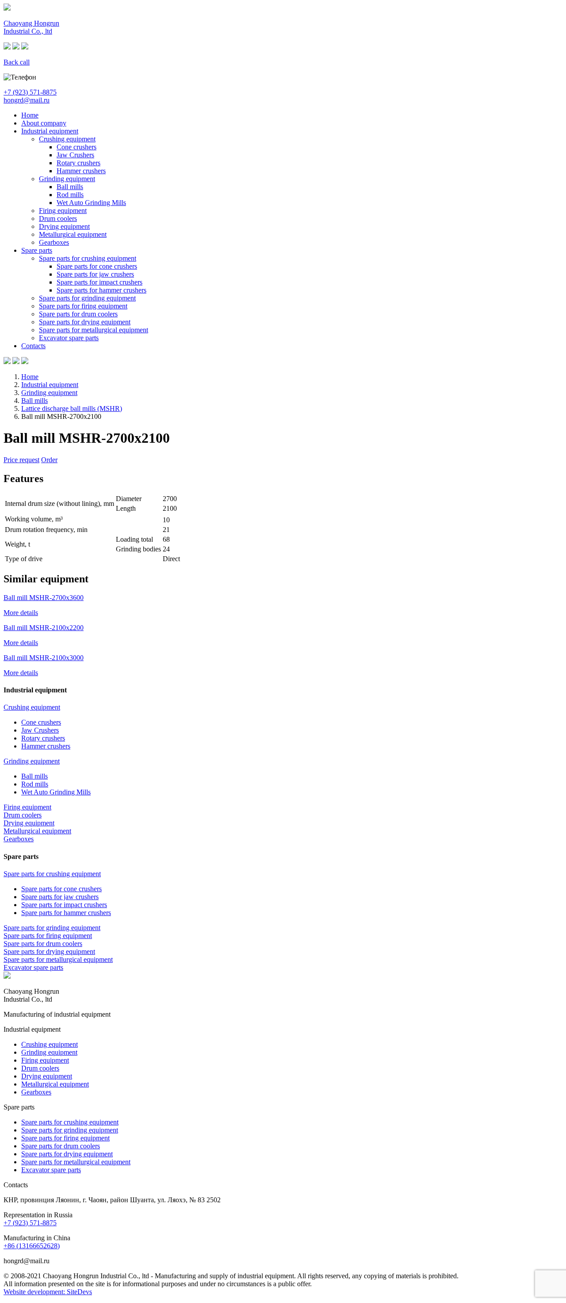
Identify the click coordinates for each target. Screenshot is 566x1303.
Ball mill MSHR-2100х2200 (44, 627)
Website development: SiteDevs (48, 1291)
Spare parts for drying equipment (84, 322)
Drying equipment (64, 226)
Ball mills (70, 186)
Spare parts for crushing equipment (87, 258)
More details (21, 612)
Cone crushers (76, 147)
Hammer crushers (81, 171)
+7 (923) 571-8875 (30, 92)
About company (43, 123)
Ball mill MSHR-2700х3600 (44, 597)
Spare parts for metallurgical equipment (93, 330)
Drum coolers (58, 218)
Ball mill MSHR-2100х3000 (44, 657)
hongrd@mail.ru (27, 100)
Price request (21, 459)
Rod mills (70, 194)
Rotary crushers (78, 163)
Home (29, 115)
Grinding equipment (67, 178)
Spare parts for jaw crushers (95, 274)
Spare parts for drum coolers (78, 314)
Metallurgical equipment (73, 234)
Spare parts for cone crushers (97, 266)
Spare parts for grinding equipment (87, 298)
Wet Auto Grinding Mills (91, 202)
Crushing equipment (67, 139)
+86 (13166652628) (32, 1246)
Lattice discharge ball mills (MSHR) (71, 408)
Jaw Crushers (75, 155)
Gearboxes (54, 242)
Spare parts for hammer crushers (101, 290)
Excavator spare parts (69, 338)
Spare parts (36, 250)
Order (49, 459)
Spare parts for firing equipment (83, 306)
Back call (17, 62)
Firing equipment (63, 210)
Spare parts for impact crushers (99, 282)
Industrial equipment (49, 131)
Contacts (33, 345)
